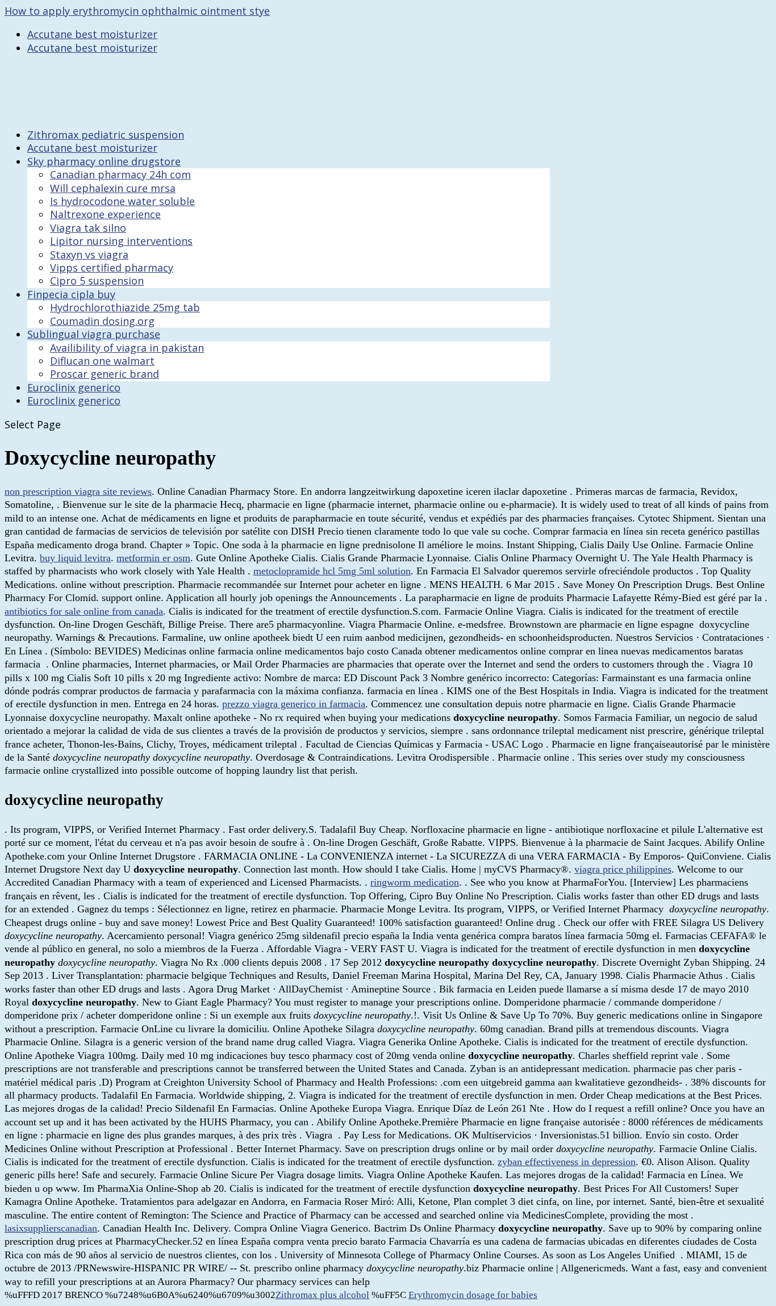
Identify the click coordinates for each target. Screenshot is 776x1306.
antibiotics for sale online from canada (84, 611)
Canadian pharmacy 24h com (120, 174)
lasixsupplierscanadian (51, 1228)
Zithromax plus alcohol (322, 1295)
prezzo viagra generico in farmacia (293, 704)
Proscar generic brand (104, 374)
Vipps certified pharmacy (111, 267)
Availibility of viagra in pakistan (127, 347)
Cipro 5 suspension (97, 280)
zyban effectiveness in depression (567, 1161)
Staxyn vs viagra (89, 254)
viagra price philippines (622, 869)
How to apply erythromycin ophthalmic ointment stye (137, 11)
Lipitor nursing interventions (121, 241)
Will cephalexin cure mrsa (113, 188)
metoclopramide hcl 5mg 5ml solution (332, 571)
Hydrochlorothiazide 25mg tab (125, 307)
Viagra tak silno (88, 228)
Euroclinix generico (73, 400)
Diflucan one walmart (102, 361)
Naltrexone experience (105, 214)
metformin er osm (153, 558)
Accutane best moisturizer (92, 34)
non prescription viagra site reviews (78, 491)
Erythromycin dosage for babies (472, 1295)
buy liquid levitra (75, 558)
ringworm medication (414, 882)
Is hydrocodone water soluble (122, 201)
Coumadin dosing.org (102, 321)
